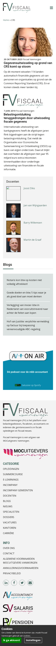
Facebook (14, 583)
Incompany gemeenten (18, 490)
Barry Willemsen (33, 222)
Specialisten (11, 511)
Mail (30, 583)
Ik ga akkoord (11, 640)
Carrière (8, 533)
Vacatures (10, 522)
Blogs (7, 501)
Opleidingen (11, 469)
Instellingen (33, 640)
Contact (8, 553)
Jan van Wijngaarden (35, 205)
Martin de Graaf (32, 239)
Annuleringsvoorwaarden (20, 568)
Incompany (10, 485)
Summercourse (13, 474)
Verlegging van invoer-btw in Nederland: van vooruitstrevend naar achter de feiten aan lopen (27, 308)
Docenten (9, 495)
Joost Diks (29, 188)
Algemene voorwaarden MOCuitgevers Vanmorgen (20, 560)
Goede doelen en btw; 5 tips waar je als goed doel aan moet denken (26, 294)
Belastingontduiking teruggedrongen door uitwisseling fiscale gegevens (27, 118)
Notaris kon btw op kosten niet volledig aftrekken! (24, 282)
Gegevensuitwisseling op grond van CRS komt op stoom (28, 64)
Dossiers (8, 517)
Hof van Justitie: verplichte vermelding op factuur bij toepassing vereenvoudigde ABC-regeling (28, 325)
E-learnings (11, 479)
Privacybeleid (12, 573)
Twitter (22, 583)
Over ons (9, 548)
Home (6, 20)
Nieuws (7, 506)
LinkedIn (6, 583)
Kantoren (9, 527)
